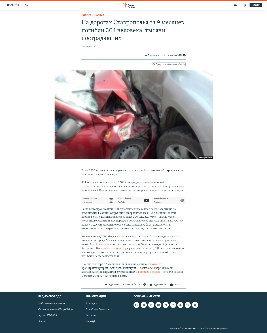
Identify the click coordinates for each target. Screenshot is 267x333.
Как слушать (93, 304)
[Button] (151, 56)
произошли (116, 248)
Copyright (91, 321)
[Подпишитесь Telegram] (166, 305)
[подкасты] (245, 5)
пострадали (105, 244)
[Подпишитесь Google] (136, 305)
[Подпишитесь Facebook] (144, 305)
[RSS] (180, 305)
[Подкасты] (188, 305)
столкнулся (153, 264)
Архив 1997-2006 (47, 315)
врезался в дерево (149, 272)
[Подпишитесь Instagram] (173, 305)
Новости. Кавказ (92, 15)
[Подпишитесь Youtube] (158, 305)
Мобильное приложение (52, 304)
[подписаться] (195, 305)
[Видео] (235, 5)
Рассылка (91, 315)
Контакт (42, 321)
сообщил (148, 182)
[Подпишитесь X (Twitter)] (151, 305)
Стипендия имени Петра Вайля (55, 309)
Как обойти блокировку (99, 309)
